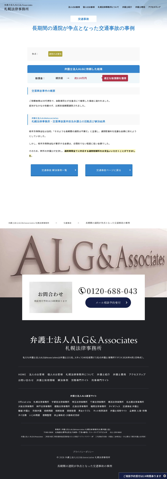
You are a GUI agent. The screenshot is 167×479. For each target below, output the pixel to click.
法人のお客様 (37, 374)
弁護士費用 (119, 374)
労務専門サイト (80, 380)
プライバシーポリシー (83, 451)
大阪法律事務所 (26, 406)
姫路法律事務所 (62, 406)
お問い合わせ (26, 380)
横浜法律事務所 (116, 401)
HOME (22, 374)
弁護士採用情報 (46, 380)
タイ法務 (22, 415)
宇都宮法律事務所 (60, 401)
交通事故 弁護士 (131, 406)
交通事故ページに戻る (108, 170)
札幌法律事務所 (41, 401)
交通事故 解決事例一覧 (54, 170)
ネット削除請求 (100, 410)
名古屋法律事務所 (135, 401)
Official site (24, 401)
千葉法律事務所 (98, 401)
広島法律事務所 (80, 406)
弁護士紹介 (103, 374)
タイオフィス (114, 406)
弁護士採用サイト (118, 410)
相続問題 (48, 410)
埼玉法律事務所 (80, 401)
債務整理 (47, 415)
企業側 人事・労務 (138, 410)
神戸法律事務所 (44, 406)
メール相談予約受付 (108, 302)
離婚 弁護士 (24, 410)
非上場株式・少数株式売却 (67, 415)
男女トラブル (84, 410)
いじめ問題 (34, 415)
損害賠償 (71, 410)
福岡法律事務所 (98, 406)
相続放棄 (59, 410)
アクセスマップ (137, 374)
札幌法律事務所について (80, 374)
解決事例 (63, 380)
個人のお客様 (55, 374)
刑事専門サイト (100, 380)
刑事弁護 (37, 410)
